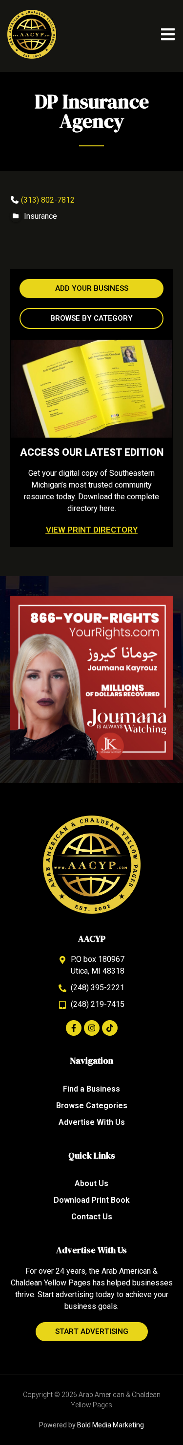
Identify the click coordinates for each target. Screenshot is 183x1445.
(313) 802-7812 (48, 200)
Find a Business (91, 1089)
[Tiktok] (110, 1028)
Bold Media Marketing (110, 1425)
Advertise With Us (92, 1122)
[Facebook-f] (73, 1028)
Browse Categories (91, 1105)
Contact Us (91, 1216)
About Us (91, 1183)
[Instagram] (92, 1028)
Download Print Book (92, 1200)
